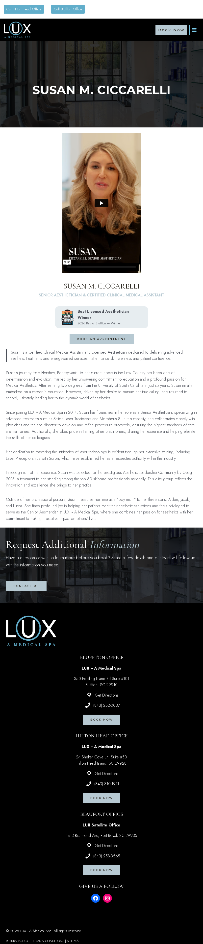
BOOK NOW (101, 719)
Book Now (171, 29)
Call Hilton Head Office (23, 9)
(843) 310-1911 (106, 784)
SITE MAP (73, 941)
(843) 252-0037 (106, 705)
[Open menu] (194, 30)
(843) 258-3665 (106, 856)
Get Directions (107, 695)
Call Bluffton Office (68, 9)
